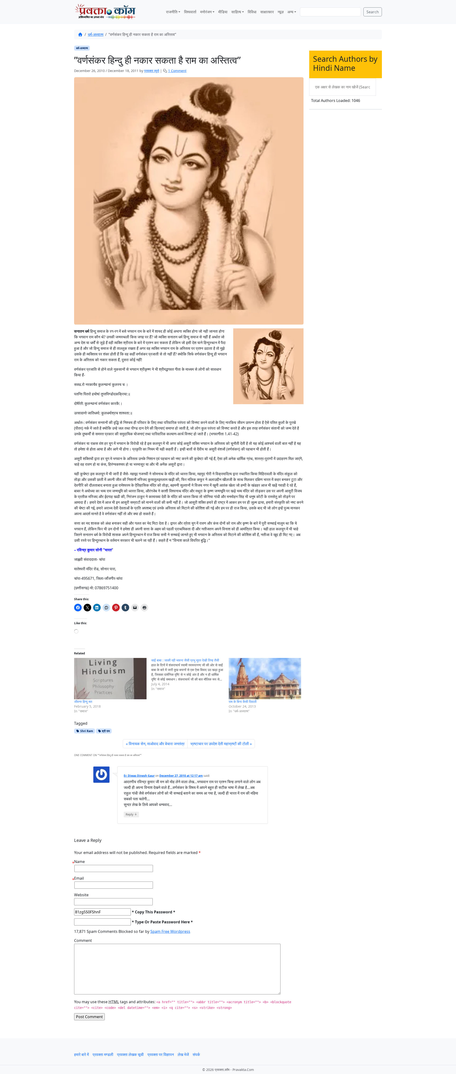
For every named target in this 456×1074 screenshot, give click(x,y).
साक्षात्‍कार (267, 11)
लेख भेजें (183, 1054)
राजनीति (171, 11)
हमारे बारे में (81, 1054)
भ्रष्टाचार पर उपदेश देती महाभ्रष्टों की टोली (219, 743)
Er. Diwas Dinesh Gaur (139, 776)
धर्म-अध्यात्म (95, 34)
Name (79, 861)
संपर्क (196, 1054)
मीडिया (223, 11)
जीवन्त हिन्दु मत (83, 701)
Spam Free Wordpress (170, 931)
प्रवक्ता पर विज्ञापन (160, 1054)
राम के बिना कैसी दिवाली (242, 701)
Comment (83, 940)
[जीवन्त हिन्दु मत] (110, 679)
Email (79, 878)
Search (372, 11)
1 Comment (177, 70)
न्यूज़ (281, 11)
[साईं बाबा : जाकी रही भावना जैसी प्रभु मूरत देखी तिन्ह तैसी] (189, 674)
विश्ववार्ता (190, 11)
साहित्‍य (236, 11)
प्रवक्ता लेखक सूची (130, 1054)
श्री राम (105, 731)
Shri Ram (86, 731)
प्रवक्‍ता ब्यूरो (151, 70)
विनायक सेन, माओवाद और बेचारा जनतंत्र (157, 743)
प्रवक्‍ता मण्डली (103, 1054)
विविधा (252, 11)
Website (81, 894)
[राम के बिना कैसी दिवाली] (265, 679)
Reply (131, 814)
